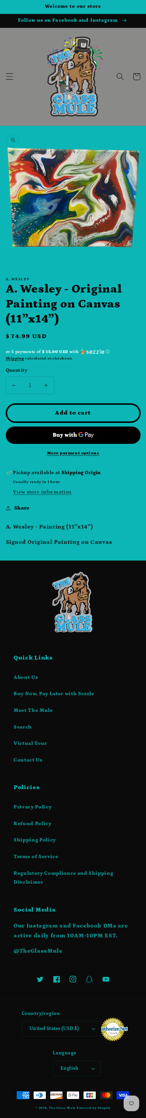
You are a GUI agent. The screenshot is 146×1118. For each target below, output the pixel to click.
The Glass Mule (62, 1107)
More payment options (73, 453)
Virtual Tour (30, 743)
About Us (26, 677)
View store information (42, 492)
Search (23, 727)
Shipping (15, 358)
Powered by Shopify (94, 1107)
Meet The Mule (33, 710)
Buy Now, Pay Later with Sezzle (54, 694)
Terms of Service (36, 857)
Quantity (17, 370)
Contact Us (28, 760)
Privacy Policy (33, 807)
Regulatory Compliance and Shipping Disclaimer (63, 877)
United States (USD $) (54, 1028)
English (69, 1068)
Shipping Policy (35, 840)
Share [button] (22, 508)
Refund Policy (33, 824)
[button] (9, 76)
